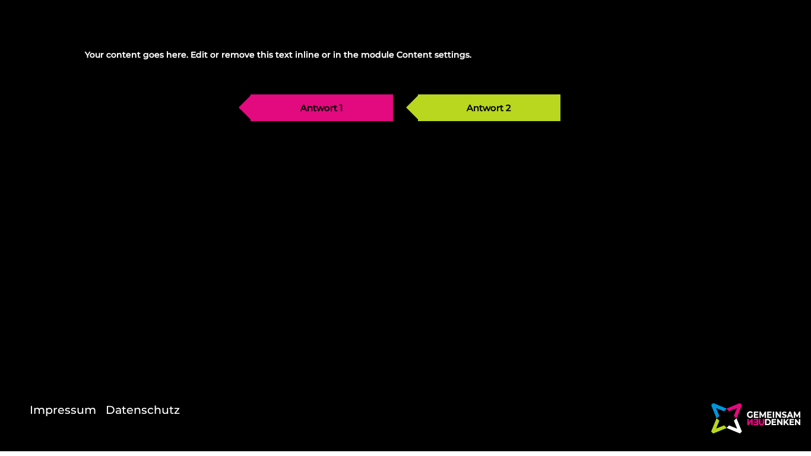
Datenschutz (143, 410)
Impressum (63, 410)
